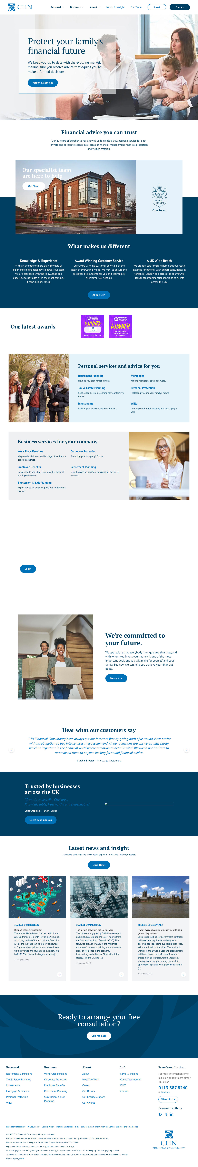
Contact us (116, 678)
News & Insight (115, 7)
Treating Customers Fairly (67, 1122)
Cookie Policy (48, 1122)
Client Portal (168, 1095)
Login (28, 568)
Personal (56, 7)
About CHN (99, 295)
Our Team (136, 7)
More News (99, 860)
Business (75, 7)
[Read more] (59, 970)
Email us (165, 1087)
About (93, 7)
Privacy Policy (34, 1122)
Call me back (98, 1031)
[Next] (186, 747)
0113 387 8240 (173, 1083)
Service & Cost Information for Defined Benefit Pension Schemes (109, 1122)
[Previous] (11, 747)
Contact (180, 7)
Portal (157, 7)
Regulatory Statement (15, 1122)
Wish (22, 1154)
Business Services (43, 90)
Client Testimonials (40, 815)
